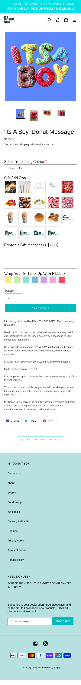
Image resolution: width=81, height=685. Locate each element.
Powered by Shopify (51, 667)
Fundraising (15, 502)
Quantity (9, 291)
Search (12, 492)
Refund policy (16, 559)
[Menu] (74, 20)
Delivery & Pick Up (18, 521)
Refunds (13, 530)
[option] (20, 114)
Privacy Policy (16, 540)
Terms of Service (18, 550)
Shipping (24, 144)
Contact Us (14, 473)
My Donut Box (34, 667)
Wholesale (14, 511)
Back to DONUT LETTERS (43, 439)
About (11, 482)
